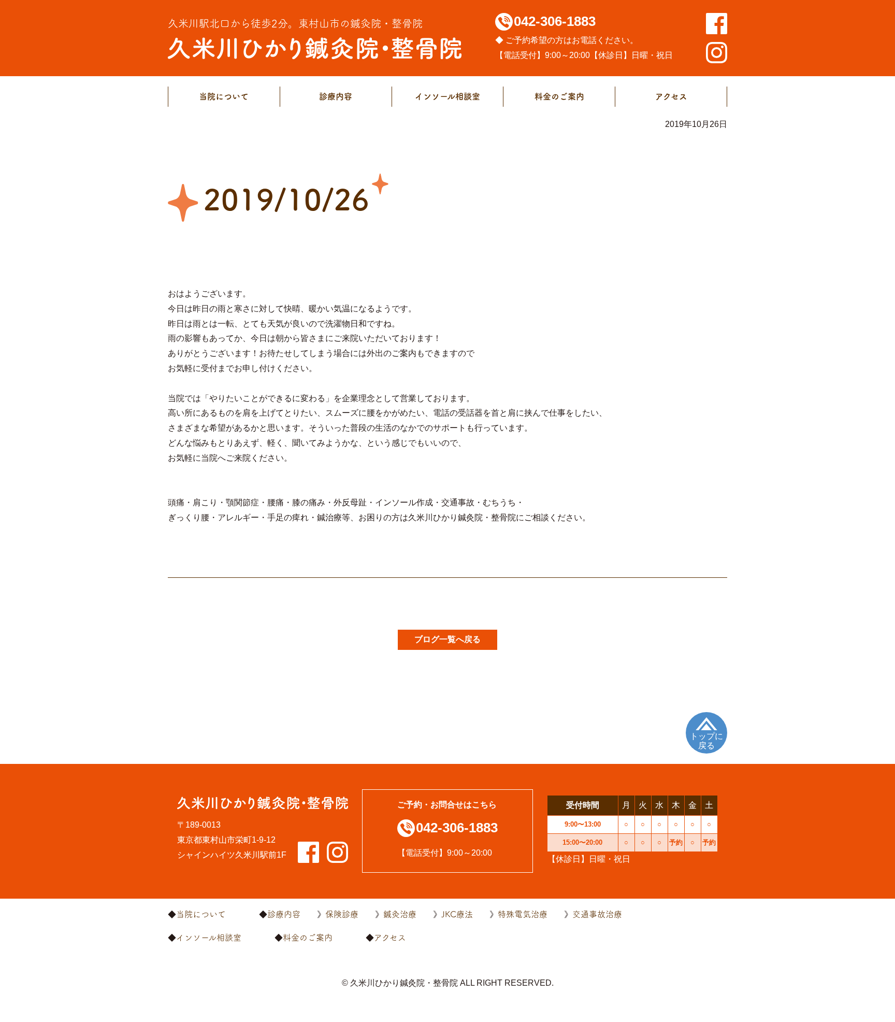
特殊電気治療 (522, 914)
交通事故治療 (597, 914)
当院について (224, 96)
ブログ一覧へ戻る (447, 639)
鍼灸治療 (399, 914)
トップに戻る (706, 741)
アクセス (671, 96)
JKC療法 (457, 914)
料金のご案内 (559, 96)
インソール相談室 (447, 96)
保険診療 (341, 914)
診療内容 (335, 96)
